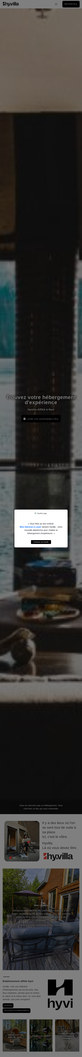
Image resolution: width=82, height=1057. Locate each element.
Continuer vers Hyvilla (41, 542)
